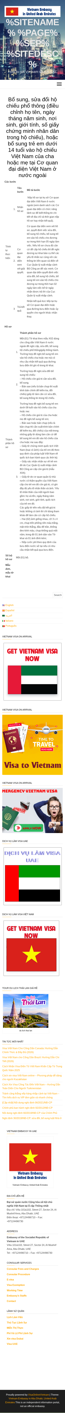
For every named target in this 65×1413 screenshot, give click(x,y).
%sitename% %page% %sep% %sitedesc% (32, 43)
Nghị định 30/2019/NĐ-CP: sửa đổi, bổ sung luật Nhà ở (32, 1118)
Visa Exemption (16, 1285)
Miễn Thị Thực (15, 1328)
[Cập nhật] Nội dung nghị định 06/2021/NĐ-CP (27, 1102)
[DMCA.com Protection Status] (32, 1366)
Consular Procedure (18, 1274)
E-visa (10, 1279)
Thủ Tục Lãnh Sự (17, 1322)
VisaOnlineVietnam (38, 1394)
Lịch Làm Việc (15, 1317)
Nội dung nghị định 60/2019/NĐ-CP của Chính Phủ (29, 1113)
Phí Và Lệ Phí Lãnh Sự (20, 1333)
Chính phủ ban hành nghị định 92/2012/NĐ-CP (27, 1108)
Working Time (15, 1290)
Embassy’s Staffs (17, 1295)
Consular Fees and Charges (23, 1269)
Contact (11, 1301)
